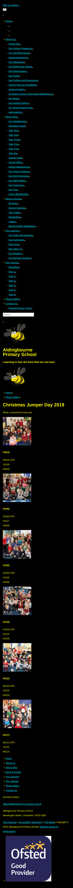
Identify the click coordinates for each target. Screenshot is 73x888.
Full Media (49, 822)
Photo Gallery (13, 397)
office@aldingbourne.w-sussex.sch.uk (22, 804)
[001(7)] (17, 727)
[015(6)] (17, 557)
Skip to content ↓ (11, 5)
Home (9, 392)
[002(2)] (17, 671)
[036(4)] (17, 444)
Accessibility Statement (30, 822)
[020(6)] (17, 501)
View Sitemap (10, 822)
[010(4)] (17, 614)
